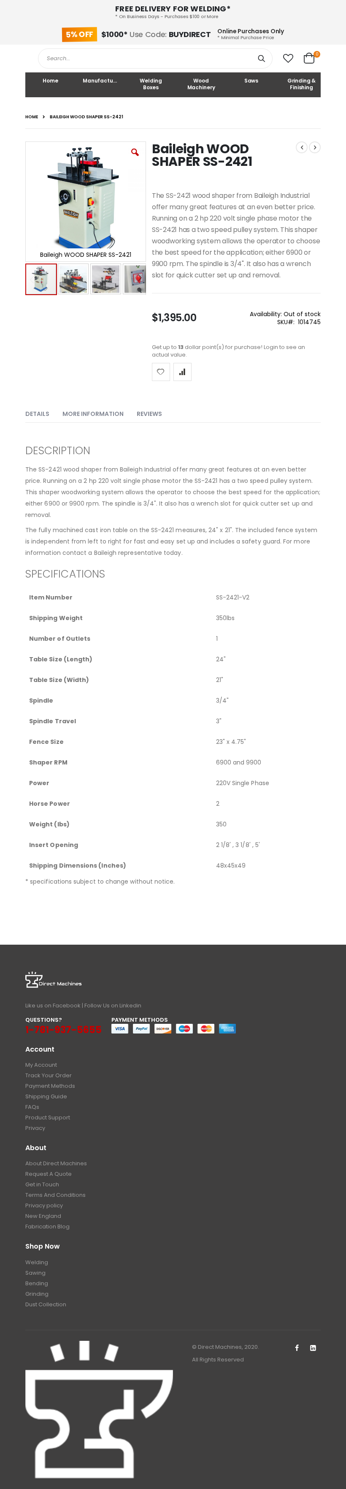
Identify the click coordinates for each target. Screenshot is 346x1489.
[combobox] (155, 58)
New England (43, 1216)
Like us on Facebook (53, 1006)
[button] (288, 58)
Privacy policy (44, 1205)
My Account (41, 1065)
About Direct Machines (56, 1163)
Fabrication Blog (47, 1227)
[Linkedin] (313, 1348)
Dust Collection (45, 1304)
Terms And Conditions (55, 1195)
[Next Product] (315, 147)
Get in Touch (42, 1184)
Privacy (35, 1128)
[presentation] (43, 412)
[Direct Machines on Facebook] (296, 1348)
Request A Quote (48, 1174)
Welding (36, 1262)
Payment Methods (50, 1086)
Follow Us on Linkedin (112, 1006)
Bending (36, 1283)
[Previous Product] (302, 147)
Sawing (35, 1273)
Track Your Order (48, 1075)
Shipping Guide (46, 1096)
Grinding (37, 1294)
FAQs (32, 1107)
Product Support (47, 1117)
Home (31, 117)
